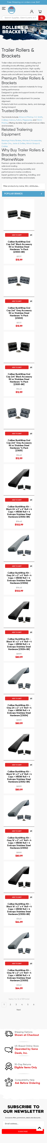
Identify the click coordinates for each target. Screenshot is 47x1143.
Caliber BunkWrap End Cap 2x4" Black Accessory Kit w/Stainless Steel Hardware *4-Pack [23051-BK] (19, 379)
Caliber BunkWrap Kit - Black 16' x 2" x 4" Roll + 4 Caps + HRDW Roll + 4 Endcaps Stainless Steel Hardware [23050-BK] (19, 909)
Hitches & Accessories (31, 141)
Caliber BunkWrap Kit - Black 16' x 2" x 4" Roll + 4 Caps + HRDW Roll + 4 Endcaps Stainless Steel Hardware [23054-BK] (19, 644)
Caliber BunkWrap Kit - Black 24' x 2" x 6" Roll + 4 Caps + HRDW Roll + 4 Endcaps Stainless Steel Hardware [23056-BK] (19, 512)
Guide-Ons (6, 144)
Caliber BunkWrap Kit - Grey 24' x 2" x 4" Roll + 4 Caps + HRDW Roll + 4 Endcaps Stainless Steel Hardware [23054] (19, 710)
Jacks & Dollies (18, 144)
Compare (31, 235)
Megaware (27, 120)
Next (19, 1010)
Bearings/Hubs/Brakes (11, 141)
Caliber (5, 120)
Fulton (19, 120)
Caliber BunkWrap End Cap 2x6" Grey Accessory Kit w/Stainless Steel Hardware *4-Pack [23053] (19, 313)
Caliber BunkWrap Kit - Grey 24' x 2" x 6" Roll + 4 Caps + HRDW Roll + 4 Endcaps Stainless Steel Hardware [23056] (19, 578)
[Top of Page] (39, 1127)
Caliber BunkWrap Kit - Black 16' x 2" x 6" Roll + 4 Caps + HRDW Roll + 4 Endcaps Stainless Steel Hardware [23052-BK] (19, 777)
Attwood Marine (26, 117)
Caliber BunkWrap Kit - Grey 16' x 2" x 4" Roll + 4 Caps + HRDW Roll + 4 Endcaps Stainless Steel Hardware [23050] (19, 975)
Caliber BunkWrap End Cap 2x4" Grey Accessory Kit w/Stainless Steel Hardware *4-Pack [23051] (19, 445)
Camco (12, 120)
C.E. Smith (38, 117)
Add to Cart (17, 235)
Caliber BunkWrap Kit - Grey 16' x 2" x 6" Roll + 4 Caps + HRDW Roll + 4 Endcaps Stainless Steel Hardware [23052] (19, 843)
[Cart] (40, 11)
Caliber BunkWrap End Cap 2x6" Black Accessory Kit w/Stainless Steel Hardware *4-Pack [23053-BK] (19, 247)
